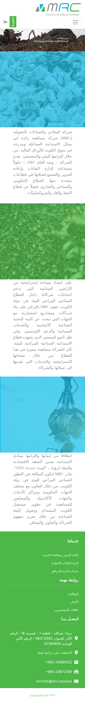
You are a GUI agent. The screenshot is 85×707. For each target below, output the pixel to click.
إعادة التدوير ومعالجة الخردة (60, 555)
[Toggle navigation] (75, 22)
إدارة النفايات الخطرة (65, 563)
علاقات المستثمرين (66, 610)
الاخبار (74, 602)
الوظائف (73, 594)
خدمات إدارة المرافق (64, 571)
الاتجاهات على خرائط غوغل (54, 652)
